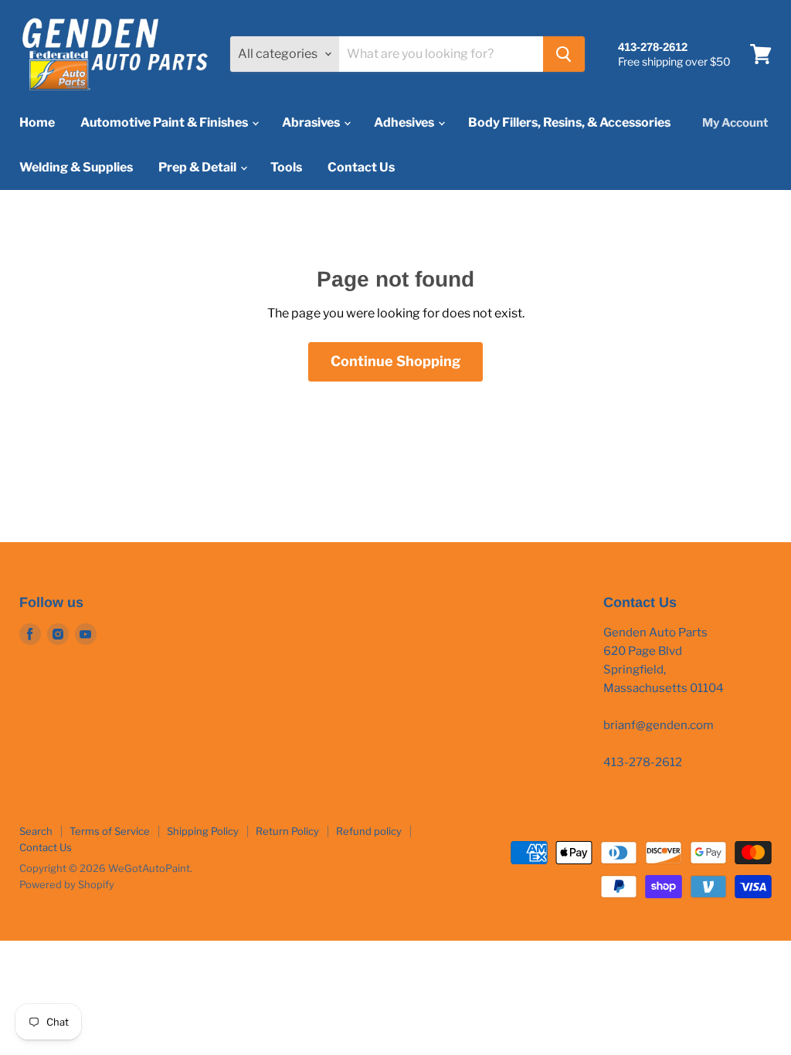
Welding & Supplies (76, 167)
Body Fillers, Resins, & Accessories (569, 122)
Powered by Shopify (66, 884)
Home (37, 122)
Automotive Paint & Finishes (165, 122)
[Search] (564, 54)
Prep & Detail (198, 167)
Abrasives (312, 122)
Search (36, 831)
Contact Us (361, 167)
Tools (286, 167)
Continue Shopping (395, 361)
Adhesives (405, 122)
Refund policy (369, 831)
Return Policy (287, 831)
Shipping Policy (203, 831)
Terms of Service (110, 831)
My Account (735, 123)
